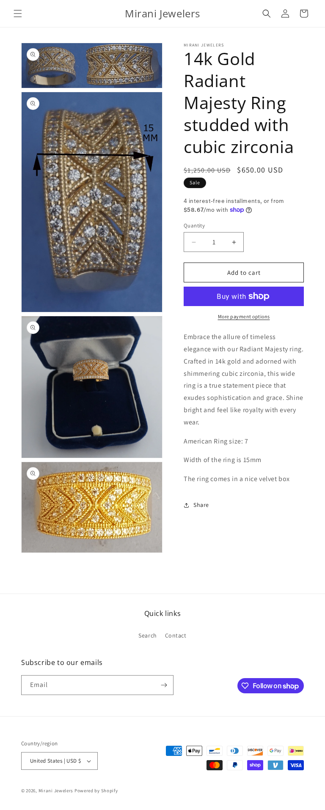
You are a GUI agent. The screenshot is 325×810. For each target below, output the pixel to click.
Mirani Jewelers (56, 791)
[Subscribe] (163, 685)
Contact (176, 635)
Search (147, 635)
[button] (17, 13)
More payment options (244, 316)
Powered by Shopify (96, 791)
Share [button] (201, 505)
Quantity (194, 225)
